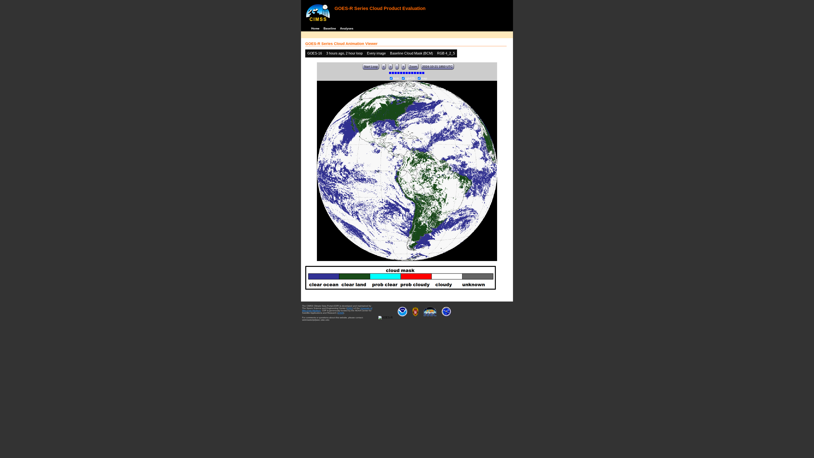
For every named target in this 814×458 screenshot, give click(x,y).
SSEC (350, 308)
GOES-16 (314, 53)
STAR (340, 313)
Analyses (346, 28)
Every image (376, 53)
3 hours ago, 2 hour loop (344, 53)
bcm (396, 78)
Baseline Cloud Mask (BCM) (411, 53)
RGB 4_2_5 (446, 53)
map (424, 78)
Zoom (413, 66)
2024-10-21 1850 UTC (437, 66)
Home (315, 28)
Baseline (329, 28)
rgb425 (410, 78)
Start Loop (371, 66)
